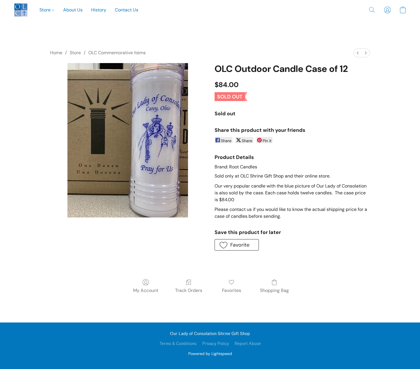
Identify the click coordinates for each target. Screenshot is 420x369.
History (98, 10)
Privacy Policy (215, 343)
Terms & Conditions (178, 343)
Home (56, 53)
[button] (21, 10)
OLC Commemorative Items (117, 53)
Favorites (231, 290)
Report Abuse (248, 343)
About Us (73, 10)
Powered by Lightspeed (210, 353)
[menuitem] (358, 53)
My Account (145, 290)
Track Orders (188, 290)
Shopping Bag (274, 290)
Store (45, 10)
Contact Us (126, 10)
